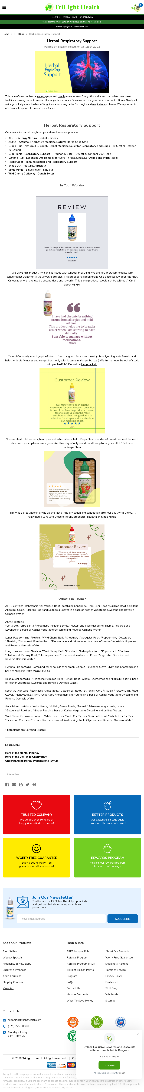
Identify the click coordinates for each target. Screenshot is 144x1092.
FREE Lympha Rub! (78, 951)
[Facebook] (7, 784)
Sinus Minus (108, 517)
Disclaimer (111, 982)
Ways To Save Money (80, 1000)
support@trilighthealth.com (24, 1020)
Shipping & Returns (116, 963)
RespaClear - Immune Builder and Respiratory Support (42, 162)
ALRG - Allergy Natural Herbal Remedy (33, 138)
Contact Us (73, 988)
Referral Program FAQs (81, 963)
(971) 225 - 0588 (18, 1026)
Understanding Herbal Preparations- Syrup (31, 760)
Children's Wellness (14, 970)
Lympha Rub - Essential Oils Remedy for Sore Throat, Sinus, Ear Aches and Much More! (63, 158)
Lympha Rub (89, 364)
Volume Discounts (78, 994)
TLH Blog (111, 988)
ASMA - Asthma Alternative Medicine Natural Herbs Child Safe (48, 142)
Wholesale (112, 994)
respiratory (98, 104)
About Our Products (117, 951)
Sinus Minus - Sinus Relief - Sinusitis (31, 169)
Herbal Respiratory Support (72, 41)
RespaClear (74, 447)
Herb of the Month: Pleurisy (22, 752)
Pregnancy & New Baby (17, 963)
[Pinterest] (34, 784)
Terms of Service (115, 970)
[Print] (21, 784)
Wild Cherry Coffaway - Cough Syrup (31, 173)
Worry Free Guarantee (119, 957)
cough (41, 96)
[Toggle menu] (4, 7)
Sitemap (110, 1000)
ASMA (76, 284)
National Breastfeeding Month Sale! (86, 22)
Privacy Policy (113, 976)
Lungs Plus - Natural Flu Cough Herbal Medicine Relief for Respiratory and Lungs (59, 146)
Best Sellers (10, 951)
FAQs (70, 982)
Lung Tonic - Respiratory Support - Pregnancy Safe (40, 154)
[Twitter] (28, 784)
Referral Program (77, 957)
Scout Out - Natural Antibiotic (27, 165)
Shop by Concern (13, 982)
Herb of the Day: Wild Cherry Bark (26, 756)
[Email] (14, 784)
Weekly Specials (12, 957)
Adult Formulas (12, 976)
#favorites (13, 774)
